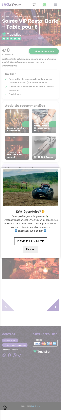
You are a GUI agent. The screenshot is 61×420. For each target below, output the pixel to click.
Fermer (30, 249)
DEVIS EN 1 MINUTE (30, 241)
